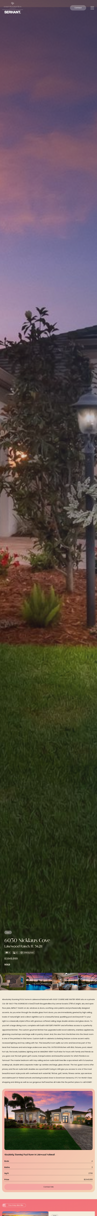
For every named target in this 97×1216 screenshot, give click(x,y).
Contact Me (48, 1187)
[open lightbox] (48, 493)
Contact (78, 8)
